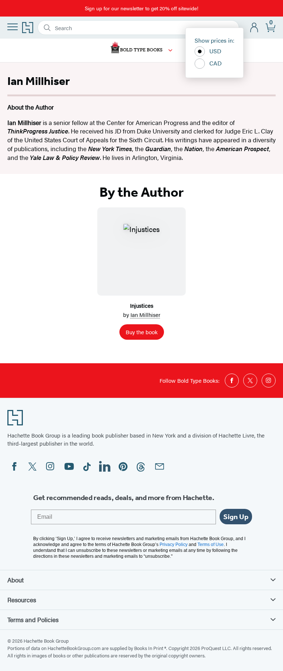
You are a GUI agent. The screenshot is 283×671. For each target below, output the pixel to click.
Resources (21, 599)
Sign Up (235, 516)
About (15, 579)
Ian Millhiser (145, 314)
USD (215, 51)
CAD (215, 63)
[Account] (254, 27)
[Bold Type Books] (170, 50)
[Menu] (12, 27)
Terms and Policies (33, 619)
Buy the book (142, 332)
